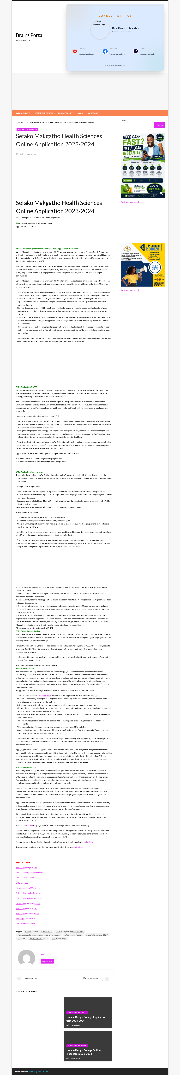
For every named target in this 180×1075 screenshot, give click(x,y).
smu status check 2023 (39, 938)
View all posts (47, 961)
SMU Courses (22, 883)
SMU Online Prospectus (26, 908)
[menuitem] (23, 113)
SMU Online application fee (27, 913)
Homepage (19, 122)
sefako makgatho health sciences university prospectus (39, 935)
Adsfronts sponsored (130, 202)
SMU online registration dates (29, 898)
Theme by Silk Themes (38, 1071)
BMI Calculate (23, 113)
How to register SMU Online (28, 903)
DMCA (80, 113)
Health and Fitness (44, 113)
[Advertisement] (90, 91)
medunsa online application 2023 (38, 931)
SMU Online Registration (26, 867)
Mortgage (93, 113)
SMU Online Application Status (29, 872)
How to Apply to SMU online (28, 888)
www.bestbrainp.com (115, 65)
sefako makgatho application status (70, 931)
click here (89, 842)
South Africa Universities (36, 122)
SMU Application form (25, 918)
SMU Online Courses (25, 877)
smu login (21, 938)
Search (123, 120)
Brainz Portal (29, 35)
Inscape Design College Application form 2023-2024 (86, 1018)
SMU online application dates (28, 893)
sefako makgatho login (73, 935)
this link (29, 825)
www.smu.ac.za (44, 695)
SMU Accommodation (25, 923)
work (21, 154)
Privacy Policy (65, 113)
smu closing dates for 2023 (97, 935)
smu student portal (59, 938)
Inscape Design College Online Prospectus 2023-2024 (83, 1052)
